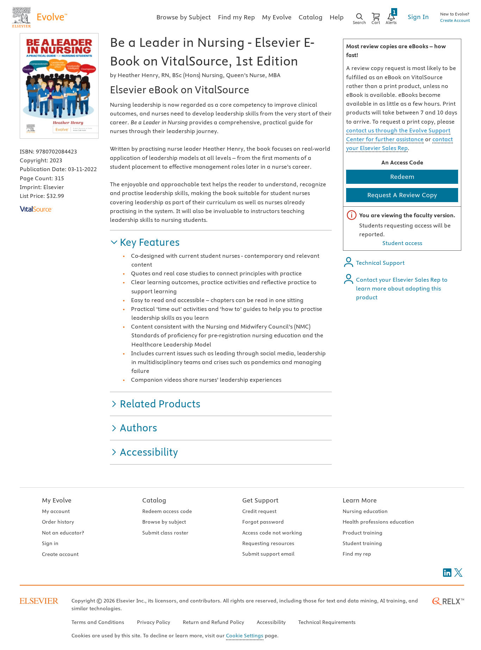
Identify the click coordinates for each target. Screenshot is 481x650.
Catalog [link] (311, 17)
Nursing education (365, 511)
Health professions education (378, 522)
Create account (60, 554)
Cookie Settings (244, 635)
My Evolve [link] (277, 17)
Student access (402, 242)
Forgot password (263, 522)
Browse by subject (164, 522)
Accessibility (271, 622)
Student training (362, 543)
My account (56, 511)
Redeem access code (167, 511)
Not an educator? (63, 533)
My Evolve (56, 500)
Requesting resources (268, 543)
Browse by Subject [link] (183, 17)
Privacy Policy (153, 622)
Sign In (418, 17)
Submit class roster (165, 533)
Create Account (455, 20)
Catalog (154, 500)
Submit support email (268, 554)
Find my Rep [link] (236, 17)
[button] (145, 242)
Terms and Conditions (97, 622)
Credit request (259, 511)
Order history (58, 522)
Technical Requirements (327, 622)
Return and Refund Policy (213, 622)
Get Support (260, 500)
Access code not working (272, 533)
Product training (362, 533)
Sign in (50, 543)
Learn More (360, 500)
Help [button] (337, 17)
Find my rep (357, 554)
